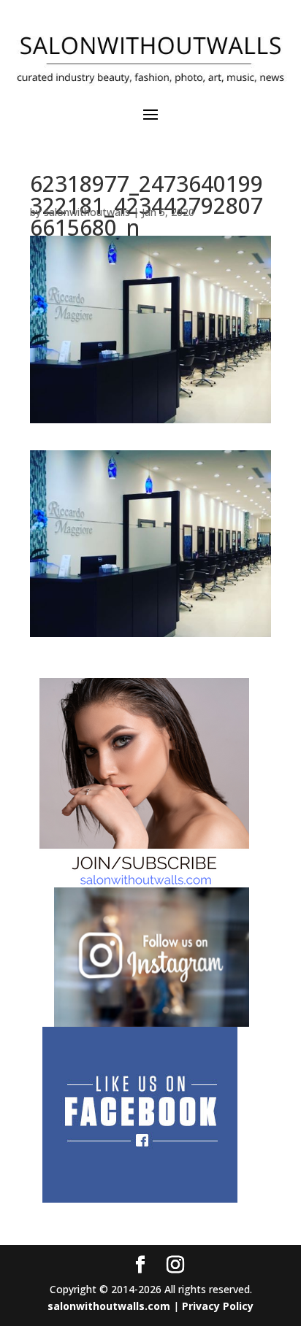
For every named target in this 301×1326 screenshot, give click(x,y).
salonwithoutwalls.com (108, 1306)
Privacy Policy (218, 1306)
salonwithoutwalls (87, 212)
